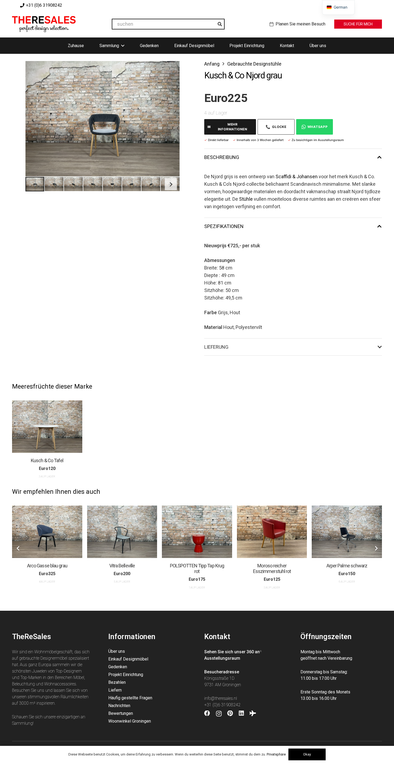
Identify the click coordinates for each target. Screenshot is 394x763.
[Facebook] (207, 713)
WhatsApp (317, 127)
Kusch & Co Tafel (47, 460)
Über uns (116, 651)
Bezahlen (117, 682)
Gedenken (117, 666)
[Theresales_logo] (44, 24)
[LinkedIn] (241, 713)
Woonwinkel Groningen (129, 721)
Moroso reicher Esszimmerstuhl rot (272, 568)
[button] (170, 70)
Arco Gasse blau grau (47, 565)
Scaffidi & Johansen (297, 176)
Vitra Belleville (122, 565)
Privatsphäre (276, 754)
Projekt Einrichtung (125, 674)
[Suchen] (219, 24)
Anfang (212, 64)
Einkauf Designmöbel (128, 659)
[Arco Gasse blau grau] (47, 532)
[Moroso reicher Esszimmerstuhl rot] (272, 532)
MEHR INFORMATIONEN (227, 126)
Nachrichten (119, 705)
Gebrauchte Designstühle (254, 64)
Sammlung (22, 723)
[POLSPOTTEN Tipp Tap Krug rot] (197, 532)
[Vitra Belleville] (122, 532)
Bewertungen (120, 713)
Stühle (246, 199)
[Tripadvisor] (253, 713)
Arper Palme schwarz (346, 565)
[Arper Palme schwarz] (347, 532)
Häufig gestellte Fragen (130, 697)
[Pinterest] (230, 713)
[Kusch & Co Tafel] (47, 426)
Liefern (115, 690)
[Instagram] (219, 714)
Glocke (276, 126)
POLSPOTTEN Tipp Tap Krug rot (197, 568)
